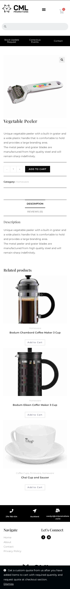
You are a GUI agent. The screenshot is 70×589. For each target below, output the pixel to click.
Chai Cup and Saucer (35, 477)
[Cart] (61, 11)
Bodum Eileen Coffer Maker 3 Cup (35, 405)
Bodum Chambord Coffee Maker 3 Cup (35, 332)
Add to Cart (37, 169)
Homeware (22, 181)
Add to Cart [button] (34, 342)
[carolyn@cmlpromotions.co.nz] (58, 510)
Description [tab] (35, 203)
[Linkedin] (49, 537)
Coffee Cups (22, 473)
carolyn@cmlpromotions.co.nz (57, 517)
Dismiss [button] (9, 584)
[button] (44, 9)
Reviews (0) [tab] (35, 211)
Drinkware (35, 473)
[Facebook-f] (43, 537)
